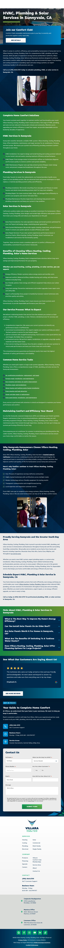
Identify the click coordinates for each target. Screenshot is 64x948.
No (42, 770)
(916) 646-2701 (28, 879)
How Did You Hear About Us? (42, 776)
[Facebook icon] (24, 933)
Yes (36, 770)
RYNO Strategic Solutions (42, 942)
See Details (15, 40)
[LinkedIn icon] (40, 933)
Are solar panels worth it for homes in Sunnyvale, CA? (29, 632)
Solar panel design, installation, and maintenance (21, 397)
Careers (24, 867)
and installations (21, 385)
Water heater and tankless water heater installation (22, 388)
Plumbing (25, 846)
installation (18, 378)
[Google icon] (19, 933)
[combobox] (45, 761)
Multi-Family (37, 846)
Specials (24, 864)
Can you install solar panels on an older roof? (27, 626)
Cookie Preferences (32, 945)
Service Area (37, 865)
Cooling (24, 843)
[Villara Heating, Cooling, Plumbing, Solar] (32, 825)
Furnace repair (10, 378)
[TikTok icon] (45, 933)
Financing (25, 861)
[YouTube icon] (35, 933)
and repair (36, 375)
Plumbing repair (10, 385)
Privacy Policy (31, 801)
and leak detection (21, 391)
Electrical (25, 849)
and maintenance (28, 378)
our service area (16, 554)
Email (8, 776)
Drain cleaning (10, 391)
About (35, 868)
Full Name (9, 757)
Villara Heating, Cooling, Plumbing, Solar (32, 584)
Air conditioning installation (14, 375)
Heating (24, 840)
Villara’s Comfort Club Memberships (37, 860)
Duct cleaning (10, 382)
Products (25, 858)
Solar (34, 840)
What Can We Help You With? (42, 757)
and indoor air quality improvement (26, 382)
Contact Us (36, 871)
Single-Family (37, 849)
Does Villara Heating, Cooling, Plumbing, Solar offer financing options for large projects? (30, 647)
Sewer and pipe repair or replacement (17, 394)
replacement (28, 375)
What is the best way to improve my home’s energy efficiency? (30, 620)
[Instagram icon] (29, 933)
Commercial (36, 843)
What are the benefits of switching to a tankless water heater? (29, 639)
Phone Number (11, 766)
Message (8, 785)
